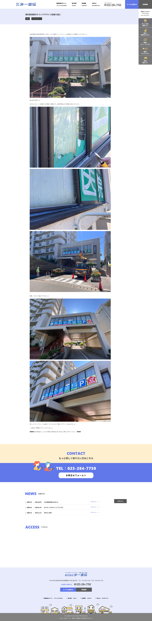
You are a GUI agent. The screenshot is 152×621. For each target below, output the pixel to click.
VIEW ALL (120, 501)
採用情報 (145, 4)
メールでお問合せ (132, 4)
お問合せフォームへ (76, 475)
